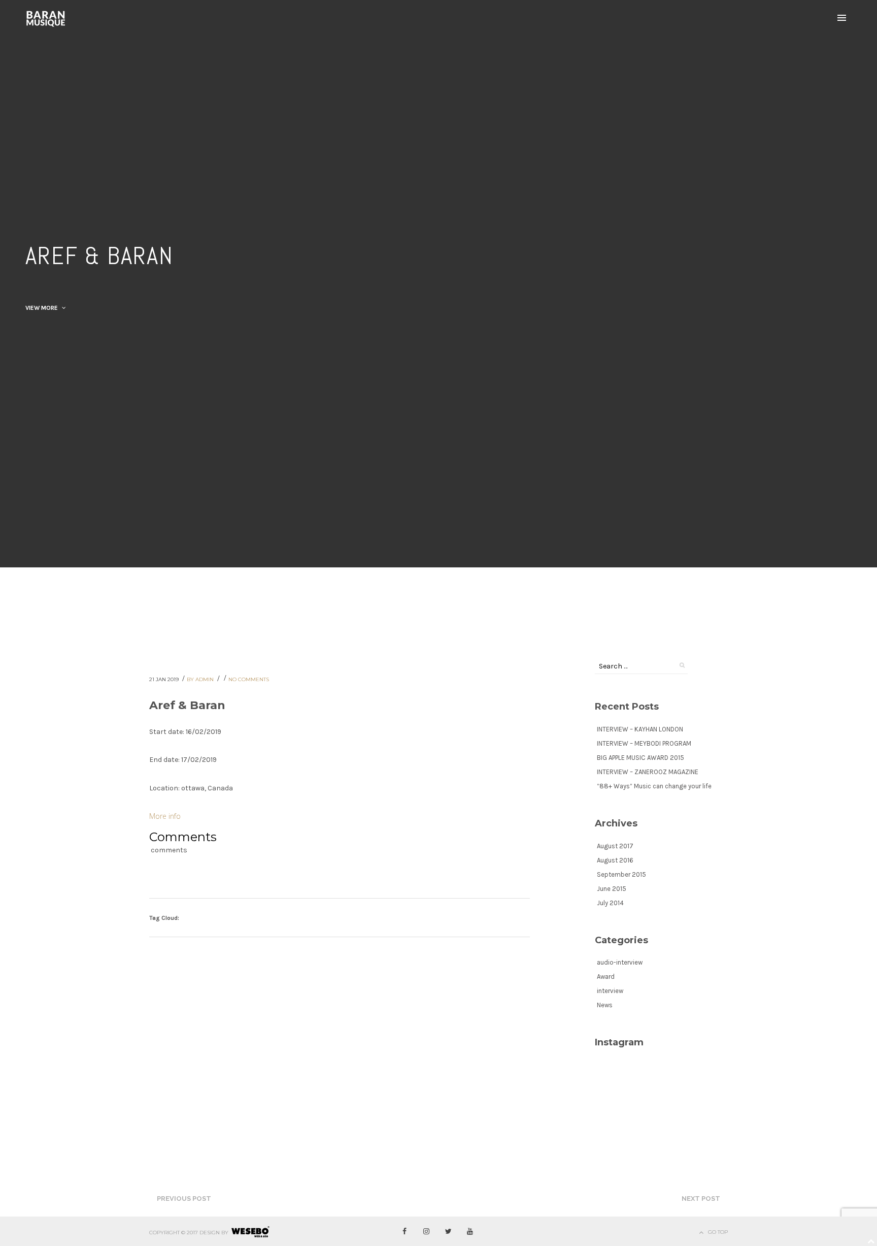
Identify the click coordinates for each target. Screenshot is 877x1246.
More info (165, 816)
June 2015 (611, 888)
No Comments (248, 679)
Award (606, 976)
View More (42, 307)
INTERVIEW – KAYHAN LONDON (640, 729)
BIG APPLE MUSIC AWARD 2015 (640, 757)
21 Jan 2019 (164, 679)
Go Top (718, 1232)
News (605, 1005)
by (224, 1232)
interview (610, 991)
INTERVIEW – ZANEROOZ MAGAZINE (647, 772)
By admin (201, 679)
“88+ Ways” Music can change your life (654, 786)
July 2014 (610, 903)
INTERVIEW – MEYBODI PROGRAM (644, 743)
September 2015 (621, 874)
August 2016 (615, 860)
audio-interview (620, 962)
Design (209, 1232)
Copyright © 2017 (173, 1232)
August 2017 (615, 846)
